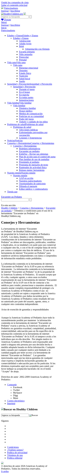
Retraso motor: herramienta (31, 170)
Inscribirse (15, 11)
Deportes (23, 70)
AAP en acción (26, 178)
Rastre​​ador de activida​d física (33, 167)
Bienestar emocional (28, 68)
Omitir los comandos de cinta (15, 2)
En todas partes (26, 97)
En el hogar (24, 92)
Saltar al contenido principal (14, 5)
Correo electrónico (16, 401)
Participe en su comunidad (31, 116)
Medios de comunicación (31, 113)
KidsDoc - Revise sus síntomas (33, 154)
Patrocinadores (11, 8)
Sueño (22, 81)
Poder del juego (26, 119)
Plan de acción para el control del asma (37, 156)
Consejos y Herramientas (25, 146)
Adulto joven (25, 43)
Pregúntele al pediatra (29, 162)
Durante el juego (27, 89)
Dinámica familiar (27, 108)
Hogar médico (25, 111)
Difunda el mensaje (28, 186)
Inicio (4, 27)
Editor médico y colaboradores (33, 189)
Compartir (12, 384)
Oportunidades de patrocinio (32, 183)
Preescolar (24, 57)
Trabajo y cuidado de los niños (33, 121)
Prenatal (23, 59)
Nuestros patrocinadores (30, 181)
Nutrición (23, 76)
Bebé (21, 46)
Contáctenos (13, 447)
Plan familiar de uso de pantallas (34, 159)
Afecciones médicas (28, 129)
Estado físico (25, 73)
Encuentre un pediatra (29, 151)
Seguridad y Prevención (24, 86)
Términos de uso (15, 455)
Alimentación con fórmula (37, 49)
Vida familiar (19, 105)
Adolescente (25, 41)
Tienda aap (12, 191)
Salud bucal (24, 78)
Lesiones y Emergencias (30, 138)
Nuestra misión (20, 175)
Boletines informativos (29, 148)
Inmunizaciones (26, 100)
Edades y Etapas (21, 38)
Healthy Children (9, 208)
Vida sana (17, 65)
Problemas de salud (22, 127)
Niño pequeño (25, 54)
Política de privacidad (17, 452)
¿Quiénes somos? (15, 450)
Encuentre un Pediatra (11, 196)
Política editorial (14, 458)
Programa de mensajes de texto (33, 164)
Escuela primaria (27, 51)
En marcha (24, 94)
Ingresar (5, 11)
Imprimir (11, 403)
